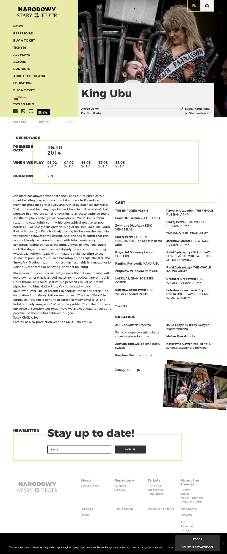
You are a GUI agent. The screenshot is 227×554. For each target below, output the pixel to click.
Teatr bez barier (24, 104)
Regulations (155, 493)
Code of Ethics (161, 509)
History (185, 489)
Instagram (23, 111)
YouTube (31, 111)
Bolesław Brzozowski (130, 290)
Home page (19, 121)
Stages (185, 493)
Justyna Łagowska (128, 344)
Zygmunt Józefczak (129, 225)
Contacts (21, 69)
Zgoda (197, 539)
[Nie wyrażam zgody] (222, 543)
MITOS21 (39, 111)
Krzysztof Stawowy (129, 252)
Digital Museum (191, 501)
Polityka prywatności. (198, 547)
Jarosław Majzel (178, 241)
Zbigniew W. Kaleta (129, 271)
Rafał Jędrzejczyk (179, 252)
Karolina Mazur (126, 355)
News (18, 26)
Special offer (156, 489)
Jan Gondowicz (126, 325)
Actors (19, 62)
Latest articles (90, 486)
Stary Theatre (37, 11)
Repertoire (23, 33)
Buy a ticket (24, 40)
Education (22, 83)
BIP (183, 522)
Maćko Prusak (176, 336)
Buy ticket (154, 486)
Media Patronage (192, 497)
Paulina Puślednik (128, 263)
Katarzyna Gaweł (179, 344)
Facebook (15, 111)
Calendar (120, 486)
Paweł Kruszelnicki (129, 218)
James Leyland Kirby (181, 325)
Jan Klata (94, 113)
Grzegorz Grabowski (181, 279)
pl (194, 5)
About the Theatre (29, 76)
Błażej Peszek (125, 237)
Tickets (19, 47)
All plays (21, 54)
